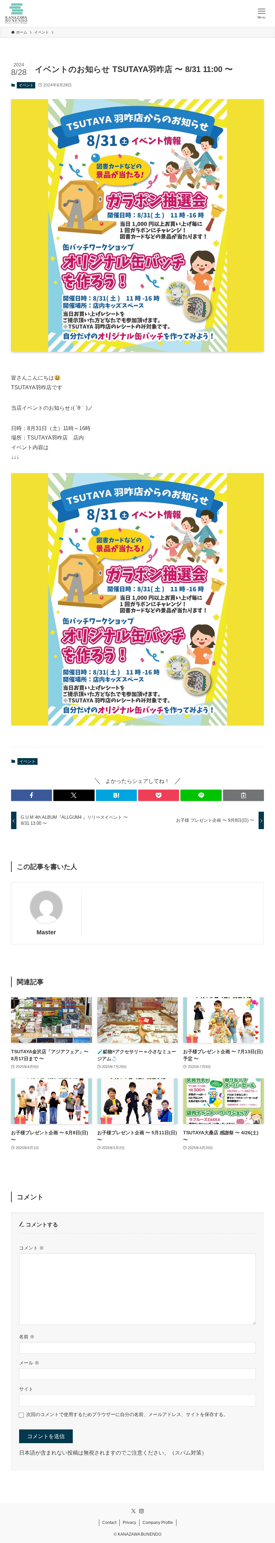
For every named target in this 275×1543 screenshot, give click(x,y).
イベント (26, 85)
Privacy (129, 1522)
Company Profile (158, 1522)
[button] (31, 795)
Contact (109, 1522)
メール (29, 1362)
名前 (27, 1336)
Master (46, 932)
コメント (31, 1248)
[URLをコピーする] (243, 795)
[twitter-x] (133, 1511)
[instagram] (142, 1511)
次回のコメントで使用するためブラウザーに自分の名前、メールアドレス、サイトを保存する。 (127, 1414)
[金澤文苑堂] (16, 13)
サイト (26, 1389)
